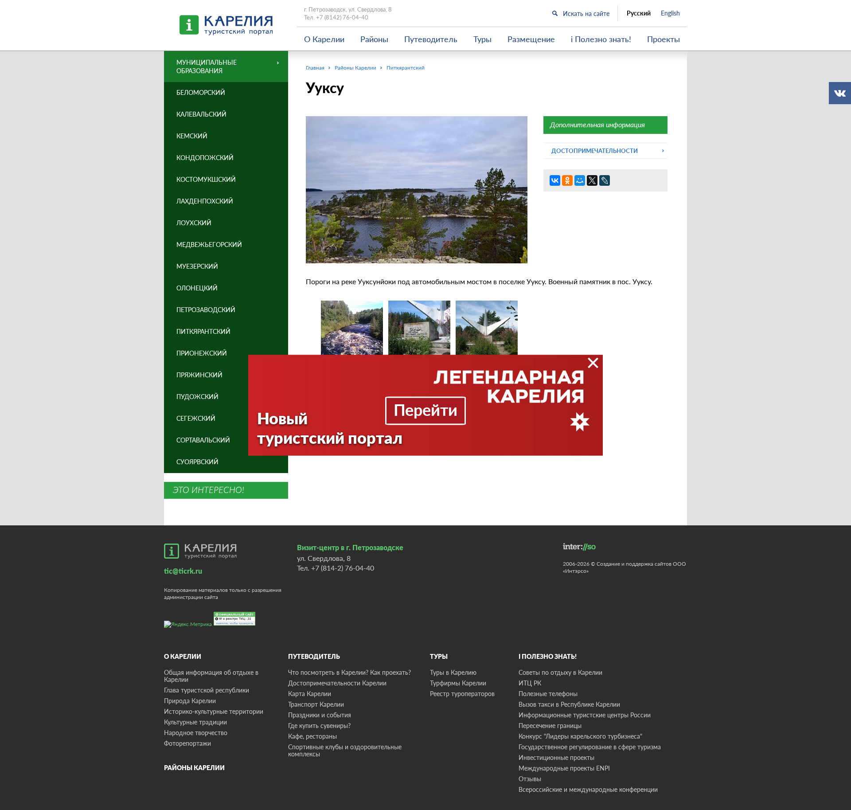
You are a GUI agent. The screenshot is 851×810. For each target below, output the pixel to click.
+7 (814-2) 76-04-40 (342, 567)
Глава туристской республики (206, 690)
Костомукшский (206, 179)
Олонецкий (197, 288)
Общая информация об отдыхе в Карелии (211, 676)
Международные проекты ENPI (564, 768)
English (670, 13)
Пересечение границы (550, 725)
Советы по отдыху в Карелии (560, 672)
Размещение (531, 39)
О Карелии (324, 39)
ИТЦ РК (530, 683)
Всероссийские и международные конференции (588, 789)
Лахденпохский (204, 201)
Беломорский (200, 92)
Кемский (191, 136)
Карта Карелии (309, 693)
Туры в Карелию (453, 672)
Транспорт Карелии (316, 704)
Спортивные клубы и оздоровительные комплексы (345, 750)
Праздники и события (319, 715)
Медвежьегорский (209, 244)
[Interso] (579, 547)
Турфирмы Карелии (458, 683)
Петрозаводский (205, 309)
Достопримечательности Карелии (337, 683)
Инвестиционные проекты (556, 757)
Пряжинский (199, 375)
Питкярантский (203, 331)
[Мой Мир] (579, 180)
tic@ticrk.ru (183, 571)
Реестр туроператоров (462, 693)
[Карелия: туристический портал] (200, 551)
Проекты (663, 39)
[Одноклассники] (567, 180)
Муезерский (197, 266)
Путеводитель (430, 39)
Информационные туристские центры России (585, 715)
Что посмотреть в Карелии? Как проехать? (349, 672)
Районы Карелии (194, 767)
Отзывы (530, 779)
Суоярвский (197, 462)
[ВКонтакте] (555, 180)
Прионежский (201, 353)
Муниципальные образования (206, 66)
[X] (592, 180)
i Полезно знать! (601, 39)
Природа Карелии (190, 700)
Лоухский (193, 223)
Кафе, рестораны (312, 736)
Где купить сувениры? (319, 725)
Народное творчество (195, 732)
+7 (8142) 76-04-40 (342, 17)
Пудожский (197, 396)
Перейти (425, 409)
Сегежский (195, 418)
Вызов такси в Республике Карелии (569, 704)
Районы (374, 39)
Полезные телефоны (548, 693)
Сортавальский (203, 440)
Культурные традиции (195, 722)
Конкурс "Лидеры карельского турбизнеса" (580, 736)
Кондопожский (205, 157)
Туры (482, 39)
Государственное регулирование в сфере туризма (590, 747)
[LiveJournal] (604, 180)
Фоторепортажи (187, 743)
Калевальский (201, 114)
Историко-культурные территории (213, 711)
